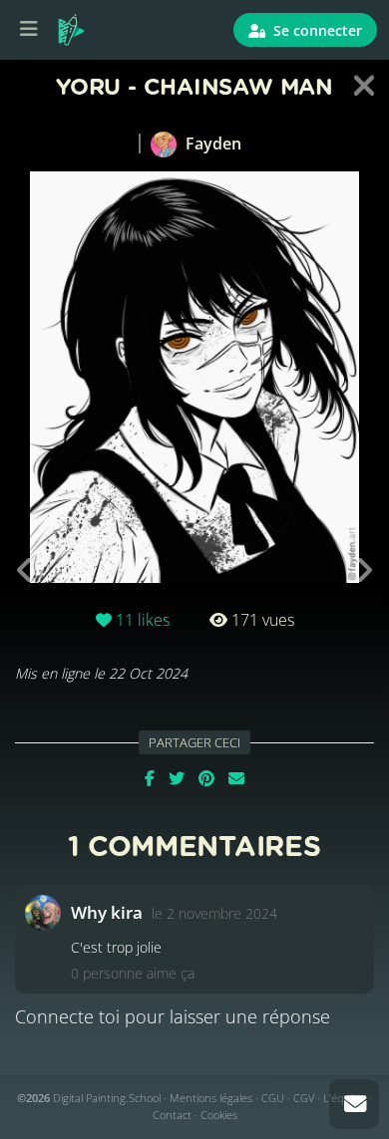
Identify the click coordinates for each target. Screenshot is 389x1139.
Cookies (218, 1114)
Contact (172, 1114)
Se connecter (315, 30)
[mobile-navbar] (29, 30)
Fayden (211, 143)
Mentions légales (211, 1097)
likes (143, 620)
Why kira (107, 912)
